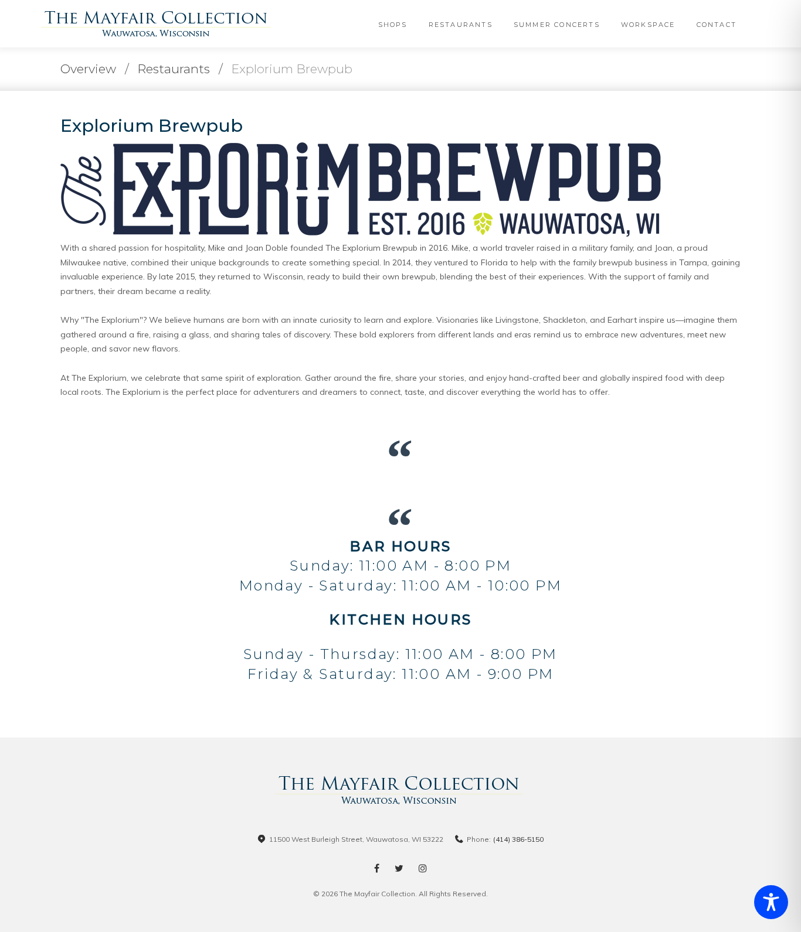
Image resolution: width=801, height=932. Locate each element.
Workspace (648, 25)
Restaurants (461, 25)
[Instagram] (423, 868)
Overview (88, 69)
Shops (393, 25)
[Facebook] (376, 868)
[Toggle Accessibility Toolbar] (771, 902)
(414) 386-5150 (518, 839)
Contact (716, 25)
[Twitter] (399, 868)
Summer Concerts (557, 25)
